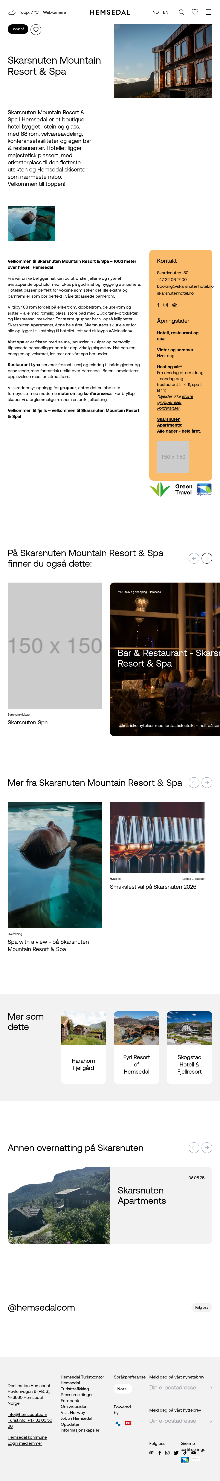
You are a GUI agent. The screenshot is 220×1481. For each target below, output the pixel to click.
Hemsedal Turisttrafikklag (75, 1385)
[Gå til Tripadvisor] (151, 1452)
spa (160, 338)
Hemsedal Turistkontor (82, 1376)
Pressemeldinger (77, 1394)
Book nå (18, 29)
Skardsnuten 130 (172, 272)
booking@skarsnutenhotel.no (181, 286)
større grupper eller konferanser (175, 402)
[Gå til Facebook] (160, 1453)
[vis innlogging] (95, 589)
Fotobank (70, 1400)
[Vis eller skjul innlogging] (36, 29)
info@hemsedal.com (27, 1414)
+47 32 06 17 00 (172, 279)
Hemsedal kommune (27, 1437)
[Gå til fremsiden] (110, 12)
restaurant (181, 332)
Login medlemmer (25, 1443)
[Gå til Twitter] (176, 1453)
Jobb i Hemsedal (76, 1418)
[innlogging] (195, 12)
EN (165, 12)
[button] (194, 558)
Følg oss (201, 1307)
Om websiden (74, 1406)
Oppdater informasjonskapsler (80, 1427)
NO (156, 12)
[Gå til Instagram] (167, 1453)
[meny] (209, 12)
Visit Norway (73, 1412)
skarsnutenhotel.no (175, 293)
